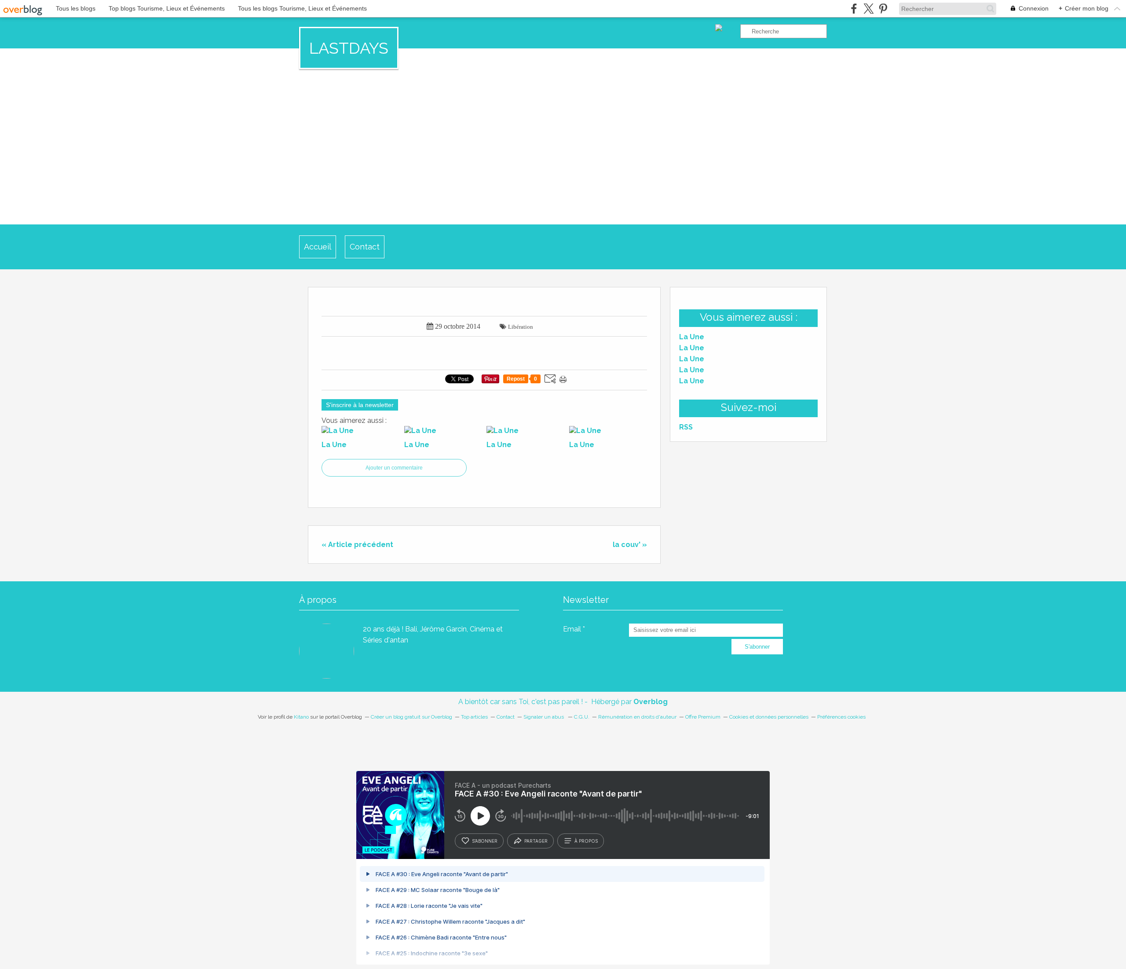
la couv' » (630, 544)
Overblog (650, 701)
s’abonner (484, 841)
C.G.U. (581, 717)
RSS (686, 427)
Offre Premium (702, 717)
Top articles (474, 717)
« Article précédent (357, 544)
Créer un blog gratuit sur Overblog (411, 717)
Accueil (317, 246)
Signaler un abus (544, 717)
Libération (520, 327)
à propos (586, 841)
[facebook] (853, 9)
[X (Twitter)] (868, 9)
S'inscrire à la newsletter (360, 404)
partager (536, 841)
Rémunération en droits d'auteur (637, 717)
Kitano (301, 717)
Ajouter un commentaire (394, 468)
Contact (365, 246)
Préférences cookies (841, 717)
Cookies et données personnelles (768, 717)
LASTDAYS (348, 48)
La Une (691, 337)
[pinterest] (882, 9)
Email (572, 629)
